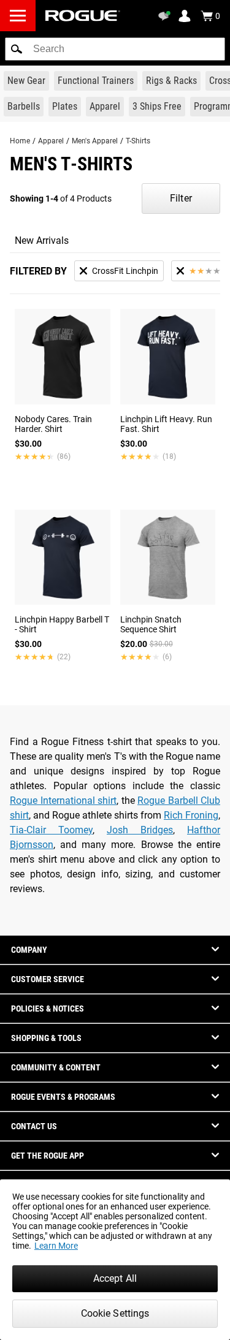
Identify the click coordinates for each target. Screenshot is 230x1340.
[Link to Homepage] (82, 15)
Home (20, 141)
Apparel (51, 141)
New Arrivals (42, 240)
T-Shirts (138, 141)
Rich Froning (191, 815)
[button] (16, 49)
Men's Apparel (95, 141)
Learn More (56, 1246)
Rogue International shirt (63, 800)
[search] (115, 49)
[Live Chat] (166, 16)
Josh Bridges (140, 830)
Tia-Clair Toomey (51, 830)
